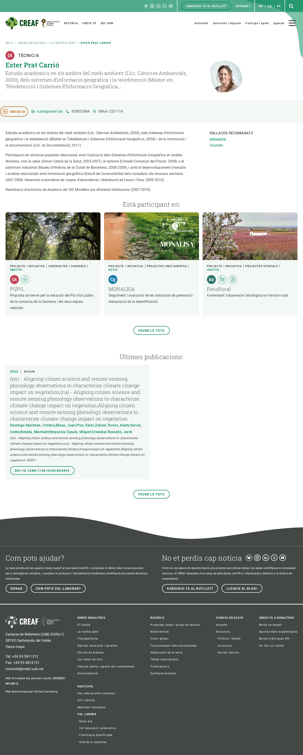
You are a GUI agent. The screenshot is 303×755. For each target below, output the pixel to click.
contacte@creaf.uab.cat (25, 669)
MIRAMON (218, 139)
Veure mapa (15, 647)
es (279, 6)
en (261, 6)
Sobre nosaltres (32, 43)
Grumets (216, 145)
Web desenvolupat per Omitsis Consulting (32, 691)
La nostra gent (63, 43)
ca (270, 6)
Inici (9, 43)
